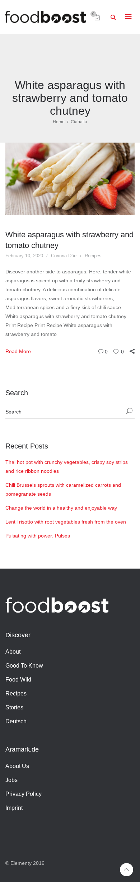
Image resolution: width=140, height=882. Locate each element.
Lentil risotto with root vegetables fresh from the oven (65, 522)
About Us (17, 766)
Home (59, 121)
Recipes (93, 255)
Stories (14, 707)
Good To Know (24, 666)
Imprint (14, 808)
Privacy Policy (23, 794)
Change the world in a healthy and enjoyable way (61, 508)
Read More (18, 351)
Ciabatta (79, 121)
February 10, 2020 (24, 255)
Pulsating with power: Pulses (37, 536)
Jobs (11, 780)
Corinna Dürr (64, 255)
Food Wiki (18, 680)
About (12, 652)
